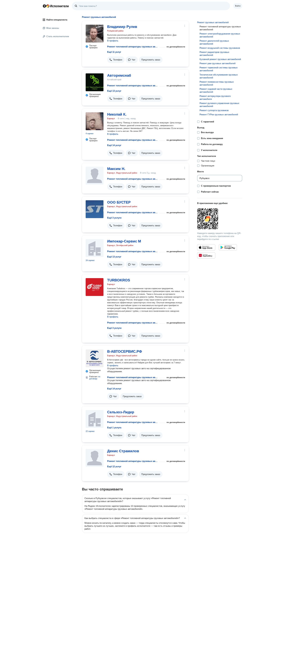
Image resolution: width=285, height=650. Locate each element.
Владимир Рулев (122, 27)
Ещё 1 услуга (114, 427)
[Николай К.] (94, 121)
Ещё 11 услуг (114, 52)
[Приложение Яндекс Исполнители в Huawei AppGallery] (206, 255)
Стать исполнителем (57, 36)
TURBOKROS (118, 280)
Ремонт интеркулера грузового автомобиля (215, 97)
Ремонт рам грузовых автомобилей (217, 63)
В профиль (112, 40)
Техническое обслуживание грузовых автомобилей (219, 76)
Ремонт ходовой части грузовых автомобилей (216, 90)
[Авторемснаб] (94, 82)
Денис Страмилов (123, 451)
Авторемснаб (119, 75)
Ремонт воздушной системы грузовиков (220, 48)
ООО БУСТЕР (119, 202)
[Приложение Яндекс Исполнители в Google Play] (228, 247)
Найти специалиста (56, 19)
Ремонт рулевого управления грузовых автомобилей (219, 104)
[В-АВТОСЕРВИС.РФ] (94, 358)
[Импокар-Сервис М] (94, 248)
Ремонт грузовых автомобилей (213, 22)
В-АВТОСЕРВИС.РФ (124, 351)
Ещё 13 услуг (114, 91)
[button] (116, 59)
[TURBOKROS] (94, 287)
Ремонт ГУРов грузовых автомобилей (219, 114)
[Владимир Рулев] (94, 33)
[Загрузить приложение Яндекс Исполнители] (219, 218)
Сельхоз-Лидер (120, 412)
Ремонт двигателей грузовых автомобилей (214, 42)
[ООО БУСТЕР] (94, 209)
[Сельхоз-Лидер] (94, 419)
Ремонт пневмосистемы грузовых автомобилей (217, 83)
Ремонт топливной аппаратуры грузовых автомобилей (132, 46)
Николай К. (116, 114)
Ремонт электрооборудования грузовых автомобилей (220, 35)
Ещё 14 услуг (114, 145)
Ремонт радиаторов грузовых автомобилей (214, 53)
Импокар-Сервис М (124, 241)
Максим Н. (116, 169)
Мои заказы (52, 28)
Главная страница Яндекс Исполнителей (56, 6)
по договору (94, 377)
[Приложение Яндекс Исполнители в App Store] (206, 247)
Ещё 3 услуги (114, 217)
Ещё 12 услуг (114, 466)
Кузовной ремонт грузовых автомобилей (220, 59)
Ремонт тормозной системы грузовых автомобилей (219, 69)
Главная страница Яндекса (44, 6)
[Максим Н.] (94, 176)
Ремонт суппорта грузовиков (214, 110)
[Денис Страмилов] (94, 458)
